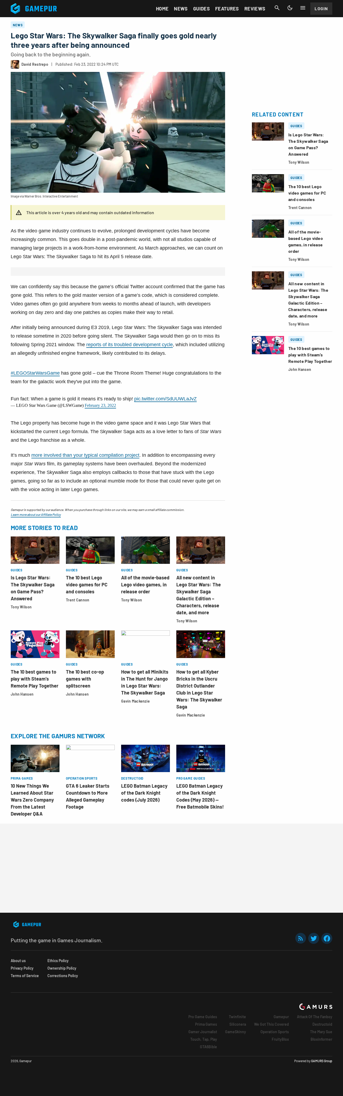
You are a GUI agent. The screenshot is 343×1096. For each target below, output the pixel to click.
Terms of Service (25, 975)
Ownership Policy (61, 968)
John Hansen (22, 694)
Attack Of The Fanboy (314, 1016)
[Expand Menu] (302, 7)
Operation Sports (274, 1031)
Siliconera (237, 1024)
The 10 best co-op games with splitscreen (85, 679)
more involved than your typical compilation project (85, 455)
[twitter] (313, 938)
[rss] (300, 938)
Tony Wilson (21, 607)
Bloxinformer (321, 1039)
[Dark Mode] (290, 7)
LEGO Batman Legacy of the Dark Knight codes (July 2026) (144, 793)
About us (18, 960)
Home (162, 9)
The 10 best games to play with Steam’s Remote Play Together (34, 679)
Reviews (255, 9)
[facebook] (326, 938)
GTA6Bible (208, 1046)
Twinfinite (237, 1016)
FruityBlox (280, 1039)
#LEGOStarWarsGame (35, 373)
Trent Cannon (77, 600)
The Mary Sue (321, 1031)
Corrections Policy (62, 975)
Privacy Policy (22, 968)
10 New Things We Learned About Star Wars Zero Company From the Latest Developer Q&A (32, 800)
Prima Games (206, 1024)
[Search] (277, 7)
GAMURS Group (321, 1061)
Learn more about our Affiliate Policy (36, 514)
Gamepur (281, 1016)
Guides (201, 9)
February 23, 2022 (100, 405)
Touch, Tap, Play (203, 1039)
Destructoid (322, 1024)
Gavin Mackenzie (135, 701)
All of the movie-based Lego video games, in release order (145, 584)
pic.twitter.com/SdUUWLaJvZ (165, 398)
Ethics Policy (58, 960)
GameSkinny (235, 1031)
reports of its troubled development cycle (129, 344)
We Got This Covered (271, 1024)
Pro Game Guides (202, 1016)
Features (227, 9)
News (181, 9)
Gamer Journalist (202, 1031)
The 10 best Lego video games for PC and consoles (86, 584)
